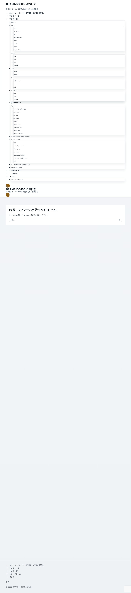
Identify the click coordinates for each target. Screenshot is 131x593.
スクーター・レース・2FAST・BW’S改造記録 (26, 13)
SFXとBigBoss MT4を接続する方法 (20, 164)
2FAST (15, 28)
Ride (15, 62)
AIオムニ (16, 115)
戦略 (15, 143)
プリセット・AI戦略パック (20, 158)
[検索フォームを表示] (8, 186)
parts (15, 59)
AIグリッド (16, 118)
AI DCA (15, 121)
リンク (11, 577)
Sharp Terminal (18, 127)
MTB (15, 56)
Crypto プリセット (18, 133)
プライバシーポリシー (17, 179)
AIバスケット (17, 112)
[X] (7, 582)
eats (15, 93)
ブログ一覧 (13, 571)
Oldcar (15, 74)
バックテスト (17, 152)
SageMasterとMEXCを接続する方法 (20, 136)
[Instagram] (8, 582)
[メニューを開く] (7, 195)
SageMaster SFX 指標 (19, 155)
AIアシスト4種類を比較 (20, 109)
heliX (15, 161)
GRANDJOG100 (18, 37)
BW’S (15, 34)
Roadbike (16, 65)
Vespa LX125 (17, 50)
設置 (15, 87)
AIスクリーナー (18, 124)
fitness (15, 96)
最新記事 (13, 22)
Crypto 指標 (17, 130)
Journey (16, 99)
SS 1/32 (16, 46)
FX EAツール (17, 81)
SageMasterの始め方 (16, 167)
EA (14, 84)
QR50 (15, 40)
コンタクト (13, 173)
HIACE (15, 71)
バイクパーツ (17, 31)
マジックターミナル (19, 146)
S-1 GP (15, 43)
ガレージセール (15, 170)
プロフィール (14, 16)
